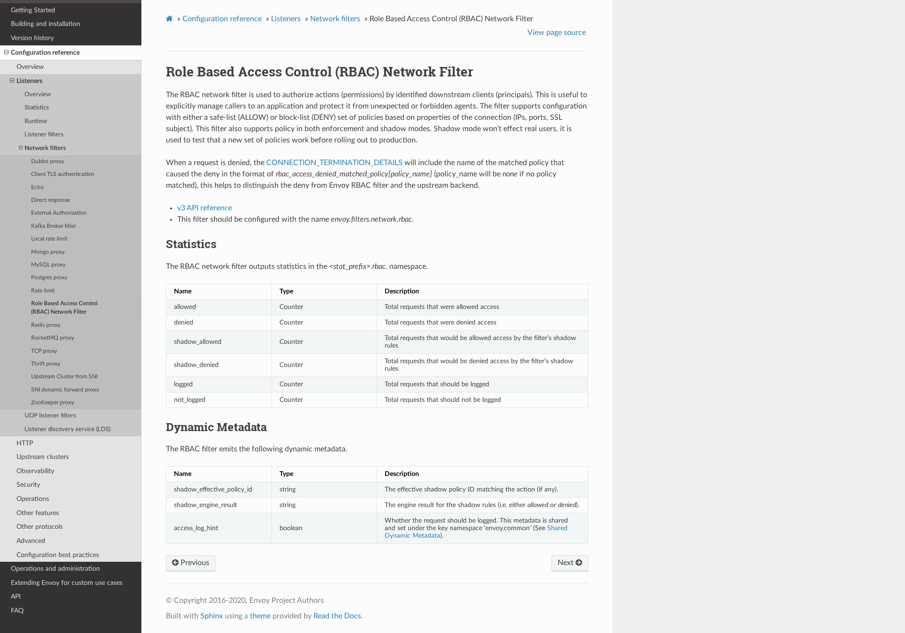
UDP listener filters (50, 416)
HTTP (24, 443)
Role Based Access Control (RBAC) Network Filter (64, 308)
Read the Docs (337, 616)
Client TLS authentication (62, 174)
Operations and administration (55, 568)
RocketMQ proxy (52, 338)
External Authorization (59, 213)
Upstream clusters (42, 456)
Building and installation (45, 23)
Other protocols (39, 526)
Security (28, 484)
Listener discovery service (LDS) (67, 429)
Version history (32, 38)
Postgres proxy (49, 277)
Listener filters (44, 135)
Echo (37, 187)
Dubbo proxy (47, 161)
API (16, 596)
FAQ (17, 610)
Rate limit (43, 290)
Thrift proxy (45, 363)
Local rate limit (49, 239)
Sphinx (211, 616)
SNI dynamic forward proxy (65, 389)
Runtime (36, 121)
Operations (32, 498)
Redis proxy (45, 325)
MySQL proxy (48, 264)
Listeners (29, 80)
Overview (30, 66)
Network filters (45, 148)
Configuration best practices (57, 554)
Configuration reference (45, 52)
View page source (556, 32)
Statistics (37, 108)
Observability (35, 471)
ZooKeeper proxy (52, 402)
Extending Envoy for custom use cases (67, 582)
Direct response (50, 200)
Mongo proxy (48, 252)
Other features (37, 512)
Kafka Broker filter (53, 226)
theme (260, 616)
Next (567, 562)
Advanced (30, 540)
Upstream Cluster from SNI (64, 376)
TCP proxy (44, 351)
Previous (194, 562)
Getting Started (33, 10)
